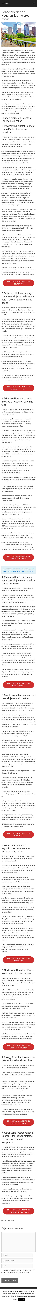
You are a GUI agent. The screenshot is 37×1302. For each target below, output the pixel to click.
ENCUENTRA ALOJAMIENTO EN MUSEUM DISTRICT (18, 685)
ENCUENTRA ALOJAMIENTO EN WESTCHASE (18, 960)
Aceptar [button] (21, 1299)
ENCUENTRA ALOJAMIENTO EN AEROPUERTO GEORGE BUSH (18, 1211)
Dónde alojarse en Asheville (20, 569)
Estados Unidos (9, 1221)
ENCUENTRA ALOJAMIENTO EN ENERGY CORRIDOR (18, 1122)
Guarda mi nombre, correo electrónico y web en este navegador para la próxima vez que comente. (19, 1272)
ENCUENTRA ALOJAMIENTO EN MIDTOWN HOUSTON (18, 557)
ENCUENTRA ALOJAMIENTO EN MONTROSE (18, 835)
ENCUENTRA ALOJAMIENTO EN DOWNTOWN (18, 283)
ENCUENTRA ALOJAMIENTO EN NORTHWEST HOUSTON (18, 1047)
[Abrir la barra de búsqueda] (33, 3)
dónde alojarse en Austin (25, 571)
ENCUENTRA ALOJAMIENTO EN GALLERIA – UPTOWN (18, 388)
